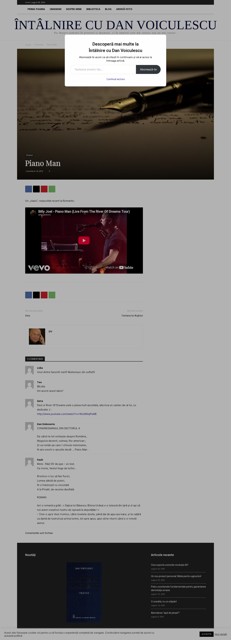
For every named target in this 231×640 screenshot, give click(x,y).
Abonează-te (148, 69)
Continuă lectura (116, 79)
